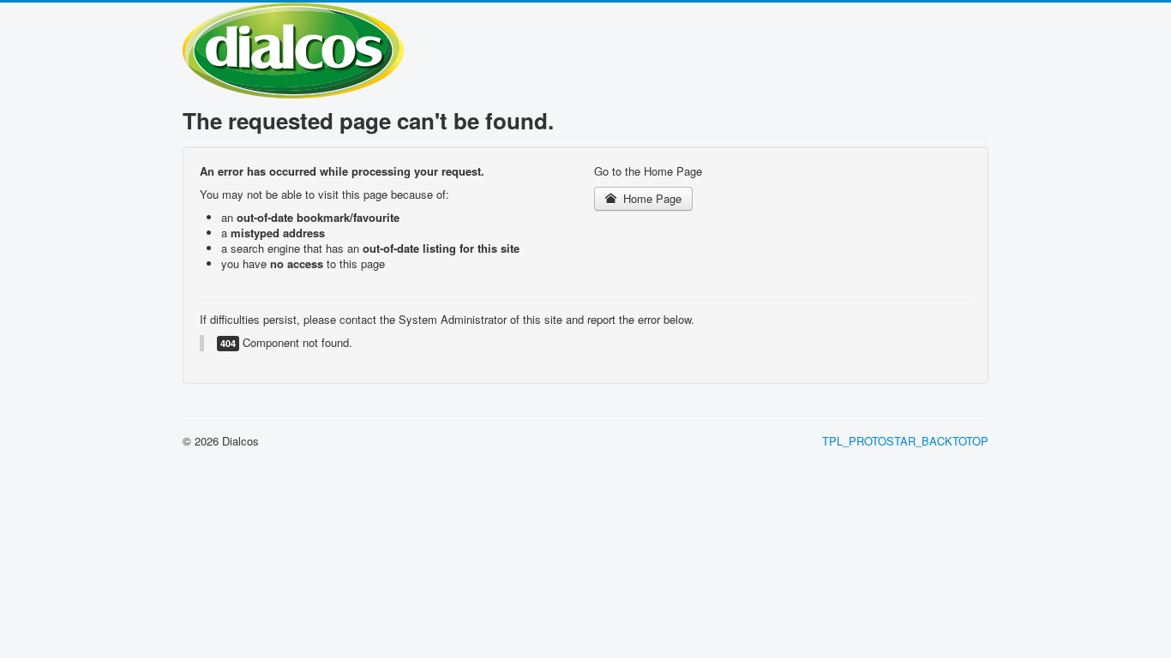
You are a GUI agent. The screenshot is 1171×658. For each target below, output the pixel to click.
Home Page (651, 198)
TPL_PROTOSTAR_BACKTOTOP (905, 441)
